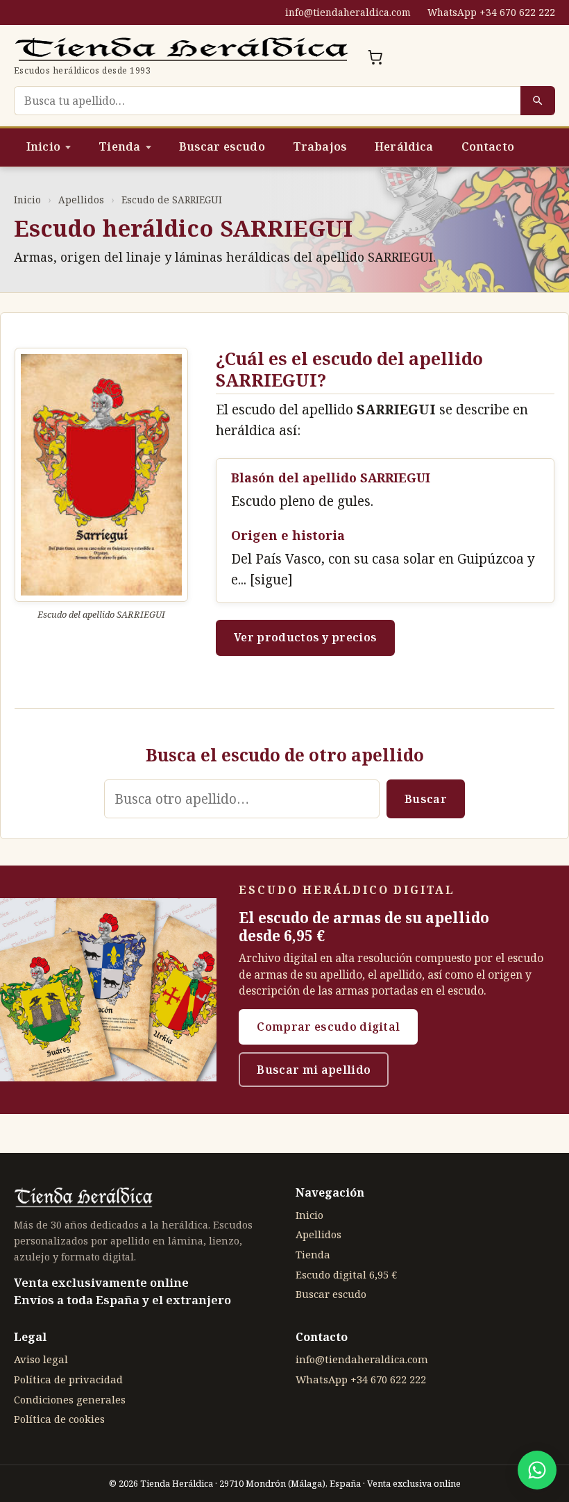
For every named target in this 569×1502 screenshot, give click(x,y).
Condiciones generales (70, 1399)
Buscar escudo (222, 146)
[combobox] (267, 100)
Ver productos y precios (305, 637)
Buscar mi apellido (314, 1069)
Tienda (119, 146)
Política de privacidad (68, 1379)
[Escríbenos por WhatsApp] (537, 1470)
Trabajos (320, 146)
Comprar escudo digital (328, 1026)
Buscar (426, 799)
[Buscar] (537, 100)
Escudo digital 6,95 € (346, 1274)
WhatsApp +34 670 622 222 (491, 12)
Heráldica (404, 146)
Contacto (487, 146)
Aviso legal (41, 1359)
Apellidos (81, 199)
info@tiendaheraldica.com (348, 12)
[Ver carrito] (375, 57)
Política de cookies (59, 1419)
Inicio (43, 146)
